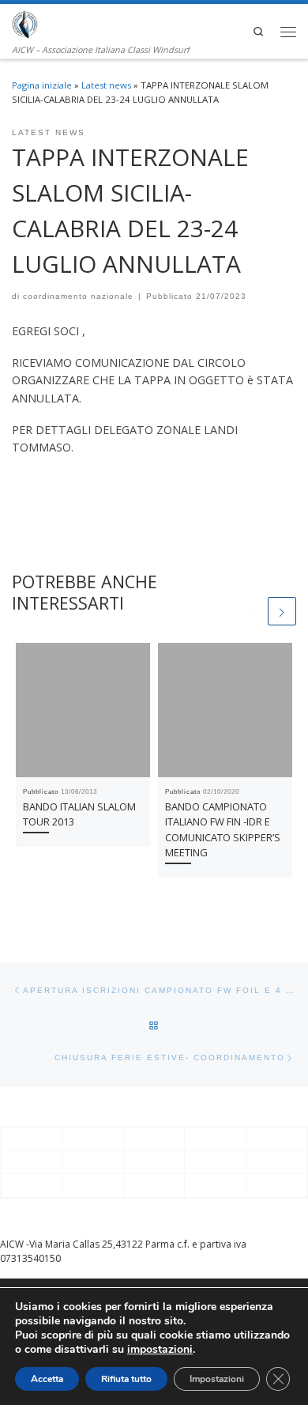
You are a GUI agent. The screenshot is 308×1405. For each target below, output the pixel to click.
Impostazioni (217, 1379)
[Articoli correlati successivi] (282, 611)
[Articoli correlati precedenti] (251, 611)
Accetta (47, 1379)
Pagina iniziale (42, 85)
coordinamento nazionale (78, 296)
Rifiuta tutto (126, 1379)
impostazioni (160, 1350)
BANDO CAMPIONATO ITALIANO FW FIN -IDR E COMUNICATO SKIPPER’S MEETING (222, 829)
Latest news (106, 85)
